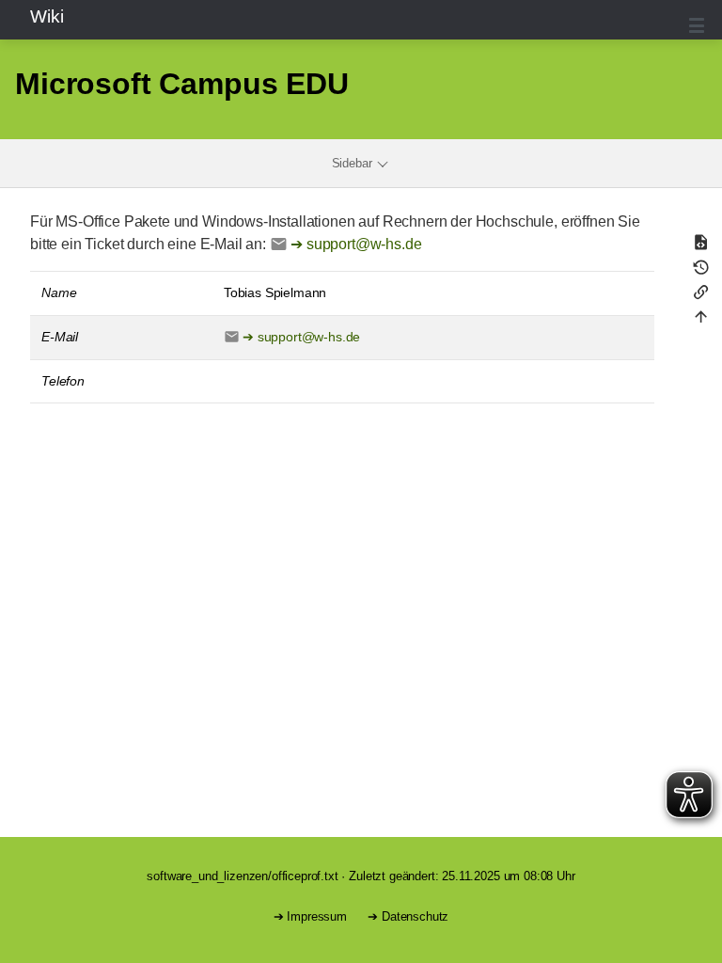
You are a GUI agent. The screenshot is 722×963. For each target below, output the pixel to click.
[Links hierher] (703, 295)
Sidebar (354, 163)
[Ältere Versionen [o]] (703, 271)
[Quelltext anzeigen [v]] (703, 245)
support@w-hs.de (364, 244)
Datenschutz (415, 916)
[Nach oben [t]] (703, 320)
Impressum (317, 916)
